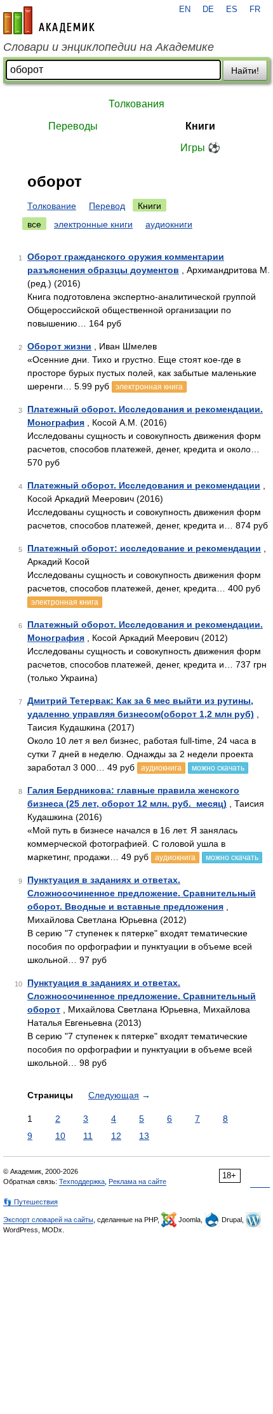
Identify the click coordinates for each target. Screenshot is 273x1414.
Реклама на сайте (137, 1181)
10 (60, 1136)
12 (116, 1136)
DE (208, 9)
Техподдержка (82, 1181)
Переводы (73, 126)
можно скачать (218, 768)
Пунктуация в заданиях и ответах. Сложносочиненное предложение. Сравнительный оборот (141, 996)
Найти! (245, 70)
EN (184, 9)
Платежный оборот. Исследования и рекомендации (143, 485)
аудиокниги (168, 224)
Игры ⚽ (200, 147)
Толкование (51, 206)
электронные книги (93, 224)
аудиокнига (161, 768)
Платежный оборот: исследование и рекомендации (144, 548)
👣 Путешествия (30, 1202)
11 (88, 1136)
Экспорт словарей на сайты (48, 1219)
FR (255, 9)
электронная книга (149, 386)
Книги (200, 126)
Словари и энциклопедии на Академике (108, 47)
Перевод (107, 206)
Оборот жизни (59, 346)
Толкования (136, 103)
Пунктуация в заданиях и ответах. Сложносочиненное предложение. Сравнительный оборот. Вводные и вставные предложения (141, 893)
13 (144, 1136)
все (34, 224)
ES (231, 9)
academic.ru (49, 20)
